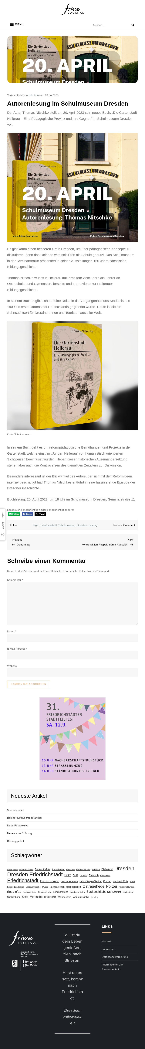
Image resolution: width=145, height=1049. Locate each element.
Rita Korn (34, 95)
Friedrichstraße (49, 881)
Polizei (111, 886)
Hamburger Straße (69, 881)
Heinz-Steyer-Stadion (90, 881)
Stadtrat (116, 892)
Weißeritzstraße (81, 897)
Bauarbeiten (58, 869)
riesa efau (14, 892)
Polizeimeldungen (126, 887)
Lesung (93, 525)
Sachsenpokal (15, 810)
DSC (67, 875)
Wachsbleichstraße (43, 896)
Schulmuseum (66, 525)
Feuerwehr (105, 875)
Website (12, 665)
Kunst (9, 887)
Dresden (82, 525)
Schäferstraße (44, 892)
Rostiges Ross (29, 892)
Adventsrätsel (26, 869)
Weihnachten (64, 897)
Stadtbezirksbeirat (98, 891)
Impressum (108, 949)
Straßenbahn (14, 897)
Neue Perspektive (17, 825)
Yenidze (94, 897)
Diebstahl (107, 869)
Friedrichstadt (48, 525)
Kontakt (106, 941)
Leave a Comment (124, 525)
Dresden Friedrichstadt (35, 874)
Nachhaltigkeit (73, 887)
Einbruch (94, 875)
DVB (75, 875)
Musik (45, 887)
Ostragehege (93, 886)
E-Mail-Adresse (17, 648)
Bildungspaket (15, 840)
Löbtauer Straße (33, 887)
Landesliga (19, 887)
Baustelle (70, 869)
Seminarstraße (60, 892)
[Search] (133, 25)
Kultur (13, 525)
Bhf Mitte (96, 869)
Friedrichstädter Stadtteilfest (72, 738)
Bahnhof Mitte (42, 869)
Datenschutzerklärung (115, 956)
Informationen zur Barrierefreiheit (112, 967)
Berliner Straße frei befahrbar (24, 817)
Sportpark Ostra (77, 892)
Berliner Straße (83, 869)
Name (11, 631)
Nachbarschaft (56, 887)
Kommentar (15, 579)
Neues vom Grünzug (19, 833)
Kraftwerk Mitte (120, 881)
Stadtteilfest (128, 892)
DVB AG (83, 875)
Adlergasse (12, 869)
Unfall (25, 897)
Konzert (107, 881)
